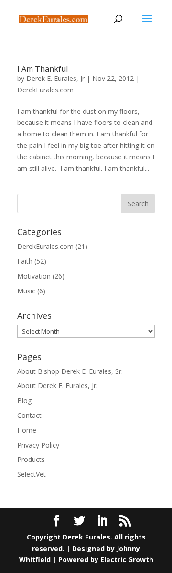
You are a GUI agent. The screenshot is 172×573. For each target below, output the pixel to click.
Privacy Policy (38, 444)
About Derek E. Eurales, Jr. (57, 385)
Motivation (34, 276)
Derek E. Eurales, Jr (55, 78)
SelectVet (31, 474)
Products (31, 459)
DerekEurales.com (45, 89)
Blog (24, 400)
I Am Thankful (42, 69)
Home (26, 430)
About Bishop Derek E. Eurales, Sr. (70, 371)
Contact (29, 415)
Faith (24, 261)
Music (26, 290)
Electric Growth (126, 559)
